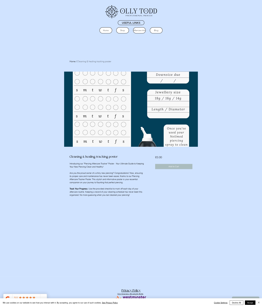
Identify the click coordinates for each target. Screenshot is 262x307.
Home (72, 61)
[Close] (258, 302)
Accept (250, 302)
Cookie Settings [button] (220, 302)
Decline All (236, 302)
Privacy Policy (131, 290)
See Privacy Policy (110, 302)
